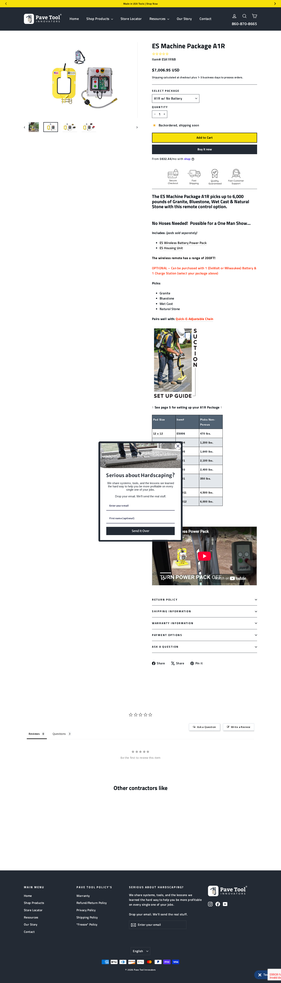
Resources (157, 18)
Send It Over (140, 531)
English (138, 951)
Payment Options (167, 635)
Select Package (165, 90)
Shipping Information (171, 611)
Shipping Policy (87, 917)
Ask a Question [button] (206, 727)
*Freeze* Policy (86, 924)
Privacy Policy (86, 910)
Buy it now (204, 149)
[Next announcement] (275, 3)
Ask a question (165, 647)
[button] (265, 974)
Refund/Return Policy (91, 902)
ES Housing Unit (171, 248)
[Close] (178, 446)
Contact (205, 18)
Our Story (184, 18)
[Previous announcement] (6, 3)
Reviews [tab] (34, 734)
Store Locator (131, 18)
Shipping (157, 77)
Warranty (83, 895)
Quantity (160, 107)
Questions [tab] (59, 734)
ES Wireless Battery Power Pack (183, 242)
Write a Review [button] (240, 727)
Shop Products (98, 18)
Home (74, 18)
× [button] (260, 974)
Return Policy (165, 600)
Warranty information (172, 623)
